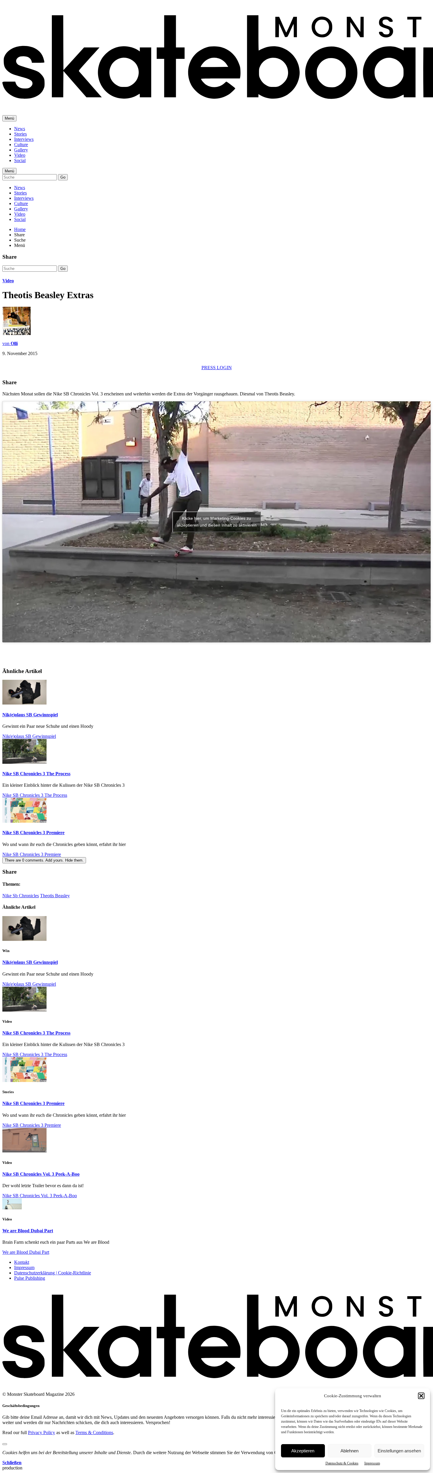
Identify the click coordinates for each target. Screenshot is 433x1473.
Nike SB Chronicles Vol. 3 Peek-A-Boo (41, 1174)
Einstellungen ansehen (399, 1450)
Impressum (372, 1463)
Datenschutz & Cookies (341, 1463)
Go (62, 177)
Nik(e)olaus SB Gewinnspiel (30, 714)
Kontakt (21, 1262)
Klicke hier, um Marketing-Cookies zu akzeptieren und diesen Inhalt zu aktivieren (217, 521)
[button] (421, 1396)
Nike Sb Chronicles (20, 895)
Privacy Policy (41, 1432)
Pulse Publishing (29, 1278)
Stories (20, 133)
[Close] (4, 1444)
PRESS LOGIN (216, 367)
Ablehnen (349, 1450)
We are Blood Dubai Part (27, 1230)
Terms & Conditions (94, 1432)
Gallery (21, 149)
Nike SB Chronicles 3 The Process (36, 773)
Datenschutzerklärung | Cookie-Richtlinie (52, 1272)
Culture (21, 144)
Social (20, 160)
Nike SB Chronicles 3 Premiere (33, 832)
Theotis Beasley (55, 895)
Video (19, 155)
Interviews (24, 139)
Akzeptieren (302, 1450)
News (19, 128)
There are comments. (44, 860)
